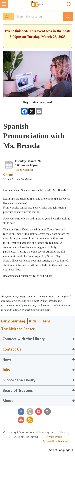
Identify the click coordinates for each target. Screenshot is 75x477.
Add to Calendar (24, 169)
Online (8, 174)
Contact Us (12, 349)
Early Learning (13, 321)
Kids (33, 321)
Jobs (6, 369)
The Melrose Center (18, 328)
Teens (46, 321)
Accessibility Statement (55, 441)
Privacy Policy (54, 436)
